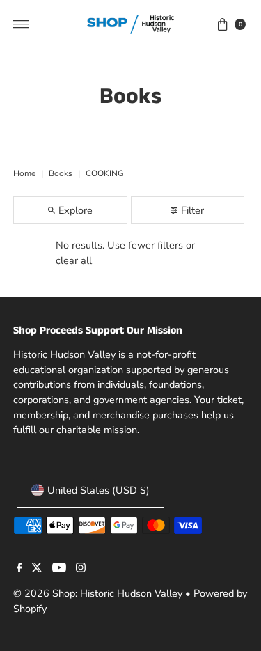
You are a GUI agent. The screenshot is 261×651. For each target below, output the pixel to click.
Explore (75, 210)
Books (60, 173)
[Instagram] (81, 568)
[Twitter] (36, 568)
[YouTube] (59, 568)
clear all (74, 260)
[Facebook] (19, 568)
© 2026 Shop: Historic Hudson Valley (97, 593)
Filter (192, 210)
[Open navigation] (21, 24)
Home (24, 173)
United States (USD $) (98, 490)
